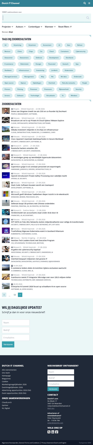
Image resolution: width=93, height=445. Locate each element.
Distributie (69, 58)
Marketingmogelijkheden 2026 (14, 384)
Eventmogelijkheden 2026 (12, 387)
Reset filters (63, 26)
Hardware (8, 70)
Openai (23, 83)
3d (5, 45)
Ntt (52, 77)
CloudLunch (7, 402)
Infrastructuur (24, 70)
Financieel (51, 64)
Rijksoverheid (63, 89)
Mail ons (50, 408)
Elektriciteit (24, 64)
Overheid (52, 83)
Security (78, 89)
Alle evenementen (9, 370)
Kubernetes (69, 70)
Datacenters (24, 58)
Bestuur (7, 51)
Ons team (6, 373)
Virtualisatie (50, 96)
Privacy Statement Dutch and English (54, 443)
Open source (9, 83)
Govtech (65, 64)
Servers (7, 96)
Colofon (5, 381)
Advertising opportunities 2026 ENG (16, 390)
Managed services (11, 77)
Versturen (8, 344)
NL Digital (6, 408)
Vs (63, 96)
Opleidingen (37, 83)
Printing (20, 89)
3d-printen (32, 45)
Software (20, 96)
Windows (74, 96)
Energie (38, 64)
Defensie (39, 58)
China (20, 51)
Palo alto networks (68, 83)
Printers (7, 89)
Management (29, 77)
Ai (59, 45)
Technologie (35, 96)
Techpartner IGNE (85, 443)
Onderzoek (77, 77)
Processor (33, 89)
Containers (65, 51)
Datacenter (9, 58)
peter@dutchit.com (55, 423)
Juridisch (54, 70)
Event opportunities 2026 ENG (14, 393)
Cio (41, 51)
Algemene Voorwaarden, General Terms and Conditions (21, 443)
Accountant (47, 45)
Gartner (5, 405)
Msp (42, 77)
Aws (68, 45)
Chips (31, 51)
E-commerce (9, 64)
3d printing (17, 45)
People (84, 83)
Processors (48, 89)
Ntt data (64, 77)
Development (54, 58)
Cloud (52, 51)
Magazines (6, 378)
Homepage (6, 376)
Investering (40, 70)
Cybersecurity (80, 51)
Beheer (79, 45)
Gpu (77, 64)
